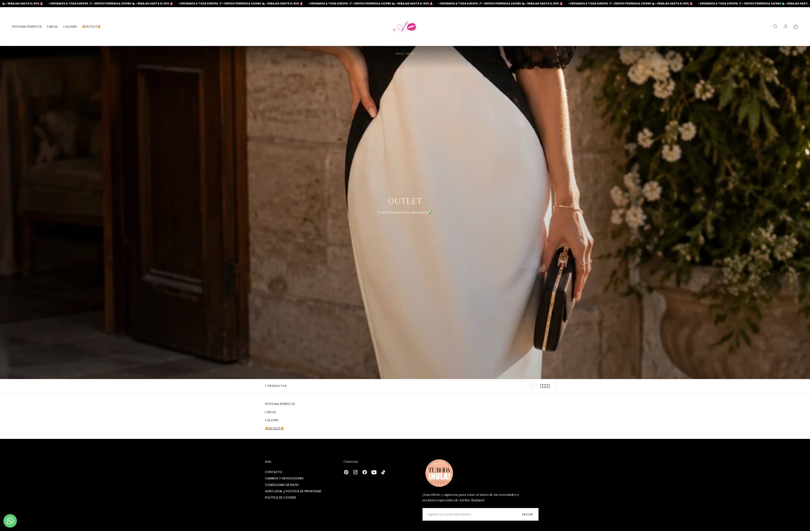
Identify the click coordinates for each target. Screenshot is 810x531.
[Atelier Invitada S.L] (438, 473)
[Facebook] (364, 472)
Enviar (527, 514)
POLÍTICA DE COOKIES (280, 497)
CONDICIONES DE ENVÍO (282, 485)
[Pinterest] (346, 472)
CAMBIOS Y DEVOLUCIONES (284, 478)
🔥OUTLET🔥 (91, 27)
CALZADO (70, 27)
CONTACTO (273, 472)
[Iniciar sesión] (785, 26)
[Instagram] (355, 472)
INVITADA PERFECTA (27, 27)
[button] (775, 26)
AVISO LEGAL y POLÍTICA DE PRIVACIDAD (293, 491)
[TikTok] (383, 472)
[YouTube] (374, 472)
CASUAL (52, 27)
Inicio (399, 53)
